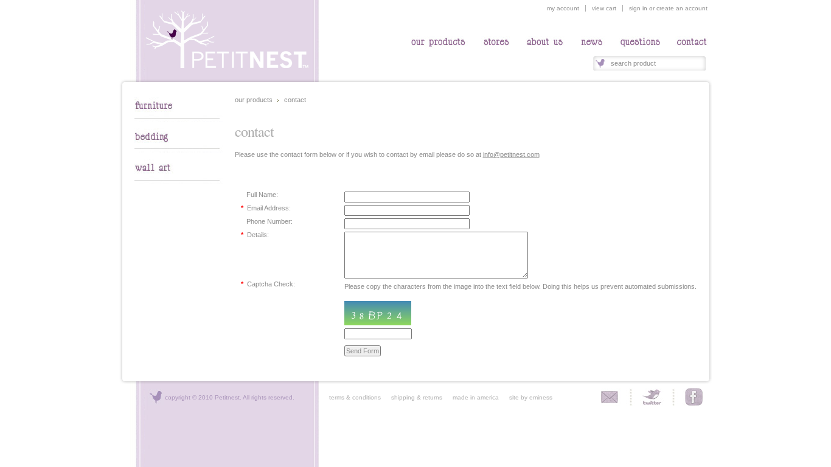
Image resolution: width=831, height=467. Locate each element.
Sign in (638, 8)
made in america (471, 397)
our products (254, 99)
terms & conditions (355, 397)
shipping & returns (412, 397)
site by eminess (530, 397)
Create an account (682, 8)
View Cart (604, 8)
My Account (563, 8)
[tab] (178, 119)
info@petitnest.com (511, 154)
